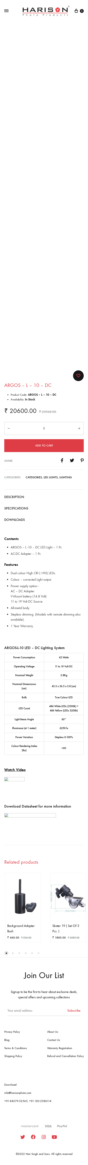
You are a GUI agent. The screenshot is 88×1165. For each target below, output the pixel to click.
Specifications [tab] (16, 508)
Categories (34, 477)
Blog (6, 1040)
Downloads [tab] (14, 520)
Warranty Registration (59, 1048)
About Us (52, 1032)
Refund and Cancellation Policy (65, 1056)
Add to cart (44, 445)
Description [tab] (14, 497)
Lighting (65, 477)
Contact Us (53, 1040)
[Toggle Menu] (6, 11)
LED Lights (51, 477)
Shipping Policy (13, 1056)
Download (10, 1085)
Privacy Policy (12, 1032)
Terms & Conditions (15, 1048)
